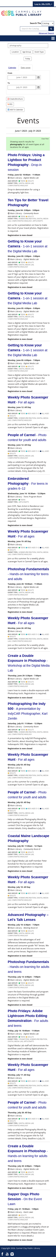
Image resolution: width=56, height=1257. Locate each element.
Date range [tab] (25, 68)
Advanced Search (46, 33)
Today (27, 58)
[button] (53, 38)
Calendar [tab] (12, 68)
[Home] (21, 13)
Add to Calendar (16, 109)
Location (15, 52)
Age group (26, 52)
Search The (35, 23)
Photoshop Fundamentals (28, 574)
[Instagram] (12, 1254)
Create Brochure (16, 99)
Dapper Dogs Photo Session (25, 1199)
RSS (10, 104)
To (9, 83)
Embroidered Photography (28, 483)
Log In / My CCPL (43, 4)
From (10, 73)
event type (39, 52)
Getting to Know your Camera (27, 246)
